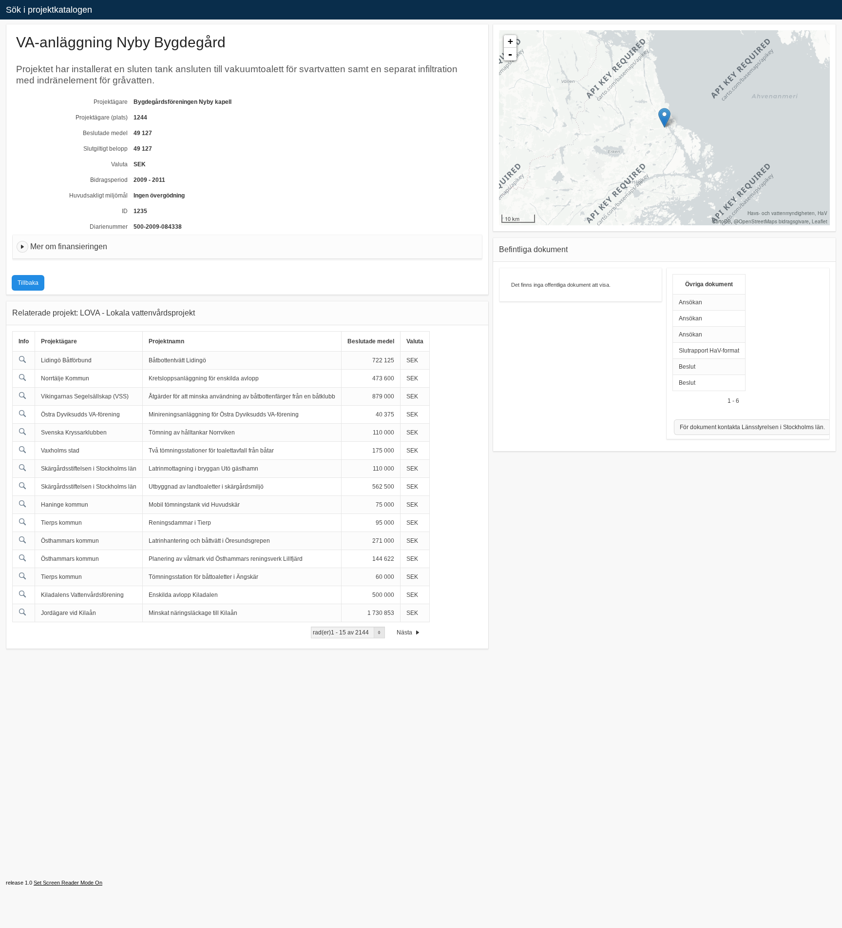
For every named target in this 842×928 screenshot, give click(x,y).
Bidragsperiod (109, 180)
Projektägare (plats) (102, 117)
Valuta (119, 164)
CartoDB (721, 221)
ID (125, 211)
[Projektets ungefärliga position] (664, 118)
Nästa (405, 632)
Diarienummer (109, 226)
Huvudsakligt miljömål (98, 195)
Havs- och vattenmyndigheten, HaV (787, 213)
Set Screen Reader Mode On (68, 883)
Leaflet (819, 221)
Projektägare (111, 102)
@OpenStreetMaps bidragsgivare (771, 221)
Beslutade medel (105, 133)
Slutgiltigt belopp (105, 148)
